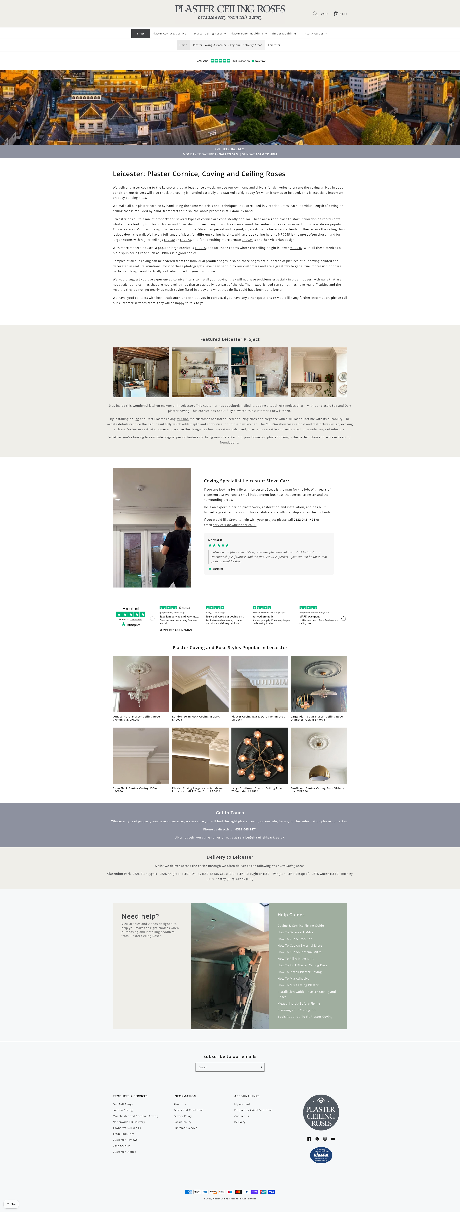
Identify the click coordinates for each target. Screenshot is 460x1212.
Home (183, 45)
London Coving (123, 1110)
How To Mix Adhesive (293, 979)
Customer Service (185, 1128)
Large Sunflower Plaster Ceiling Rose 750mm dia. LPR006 (257, 790)
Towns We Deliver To (127, 1128)
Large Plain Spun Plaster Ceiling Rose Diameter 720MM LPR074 (317, 718)
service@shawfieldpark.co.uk (234, 525)
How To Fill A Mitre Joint (296, 959)
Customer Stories (124, 1151)
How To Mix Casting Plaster (298, 985)
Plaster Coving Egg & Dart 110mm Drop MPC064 (258, 718)
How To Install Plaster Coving (300, 972)
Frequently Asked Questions (253, 1110)
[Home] (230, 13)
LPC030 (169, 240)
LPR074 (165, 253)
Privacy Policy (183, 1116)
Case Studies (121, 1146)
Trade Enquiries (124, 1134)
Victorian (164, 224)
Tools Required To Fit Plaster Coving (305, 1017)
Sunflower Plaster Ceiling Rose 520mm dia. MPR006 (317, 790)
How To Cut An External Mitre (300, 946)
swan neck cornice (301, 224)
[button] (315, 14)
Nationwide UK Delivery (129, 1122)
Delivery (239, 1122)
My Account (242, 1104)
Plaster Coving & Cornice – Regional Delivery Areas (227, 45)
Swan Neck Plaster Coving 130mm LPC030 (136, 790)
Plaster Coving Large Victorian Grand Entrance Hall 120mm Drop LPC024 (198, 790)
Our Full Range (123, 1104)
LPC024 (247, 240)
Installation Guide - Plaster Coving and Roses (307, 994)
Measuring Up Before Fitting (299, 1004)
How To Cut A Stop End (295, 939)
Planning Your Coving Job (297, 1010)
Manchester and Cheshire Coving (135, 1116)
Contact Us (241, 1116)
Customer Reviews (125, 1139)
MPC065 (284, 234)
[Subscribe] (260, 1067)
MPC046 (296, 248)
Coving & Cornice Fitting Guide (301, 926)
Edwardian (187, 224)
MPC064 (183, 419)
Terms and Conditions (189, 1110)
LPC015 (200, 248)
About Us (180, 1104)
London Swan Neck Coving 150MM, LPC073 (196, 718)
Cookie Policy (182, 1122)
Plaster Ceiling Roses (224, 1198)
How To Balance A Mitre (295, 932)
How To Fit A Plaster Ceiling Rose (302, 965)
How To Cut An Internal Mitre (300, 952)
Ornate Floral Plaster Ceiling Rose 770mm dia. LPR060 (136, 718)
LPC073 (185, 240)
